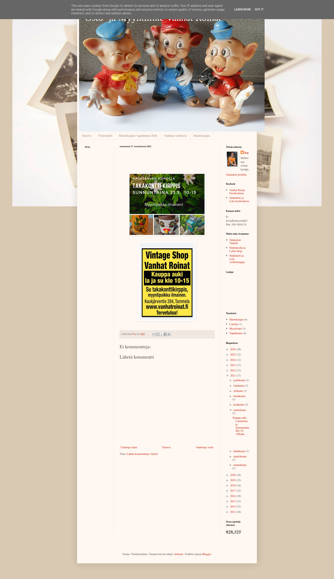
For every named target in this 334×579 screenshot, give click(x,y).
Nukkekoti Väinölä (235, 241)
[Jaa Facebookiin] (165, 334)
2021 (233, 375)
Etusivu (86, 135)
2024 (233, 360)
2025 (233, 354)
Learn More (242, 9)
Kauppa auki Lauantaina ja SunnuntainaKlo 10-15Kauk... (241, 426)
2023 (233, 365)
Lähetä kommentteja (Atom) (142, 454)
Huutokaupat (236, 319)
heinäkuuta (239, 396)
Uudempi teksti (129, 447)
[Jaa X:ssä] (162, 334)
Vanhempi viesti (204, 447)
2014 (233, 506)
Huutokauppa (201, 135)
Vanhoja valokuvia (175, 135)
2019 (233, 480)
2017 (233, 490)
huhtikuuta (239, 451)
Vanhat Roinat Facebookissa (237, 191)
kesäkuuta (239, 404)
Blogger (206, 554)
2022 (233, 370)
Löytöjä (233, 324)
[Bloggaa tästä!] (158, 334)
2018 (233, 485)
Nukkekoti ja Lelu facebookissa (239, 199)
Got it (259, 9)
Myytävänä (235, 328)
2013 (233, 512)
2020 (233, 475)
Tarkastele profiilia (236, 174)
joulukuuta (239, 380)
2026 (233, 349)
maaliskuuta (239, 456)
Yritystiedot (105, 135)
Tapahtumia (235, 333)
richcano (178, 554)
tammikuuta (239, 465)
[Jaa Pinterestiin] (169, 334)
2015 (233, 501)
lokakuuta (239, 385)
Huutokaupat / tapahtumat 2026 (138, 135)
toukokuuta (239, 410)
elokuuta (238, 391)
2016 (233, 496)
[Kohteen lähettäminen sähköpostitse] (154, 334)
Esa (247, 153)
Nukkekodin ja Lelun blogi (237, 249)
